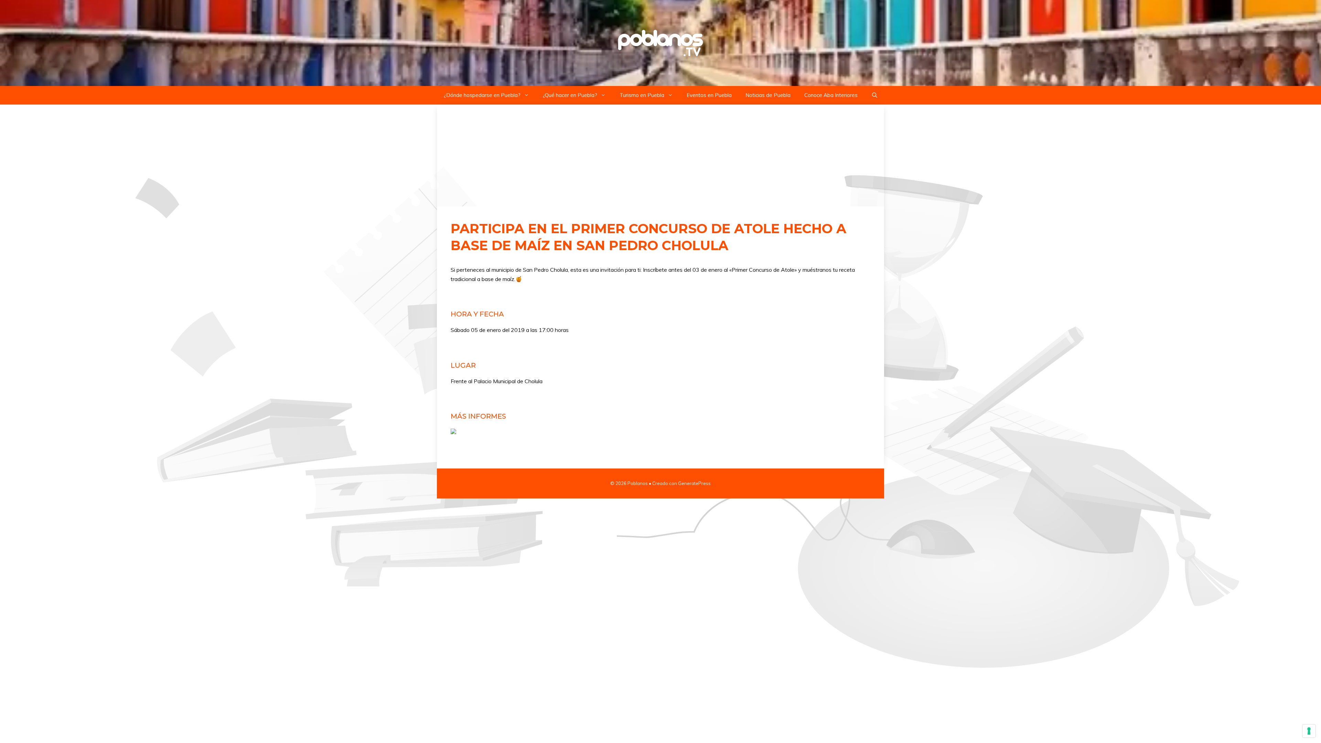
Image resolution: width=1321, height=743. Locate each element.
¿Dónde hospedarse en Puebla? (482, 95)
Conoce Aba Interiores (831, 95)
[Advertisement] (660, 155)
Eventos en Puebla (709, 95)
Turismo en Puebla (642, 95)
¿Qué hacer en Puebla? (570, 95)
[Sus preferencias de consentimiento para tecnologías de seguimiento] (1308, 730)
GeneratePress (694, 483)
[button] (874, 95)
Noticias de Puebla (768, 95)
